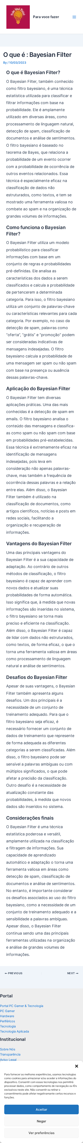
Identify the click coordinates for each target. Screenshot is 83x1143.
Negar (41, 1121)
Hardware (7, 1016)
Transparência (10, 1054)
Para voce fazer (46, 17)
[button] (76, 1066)
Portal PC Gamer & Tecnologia (21, 1006)
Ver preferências (41, 1133)
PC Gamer (7, 1011)
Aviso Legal (8, 1060)
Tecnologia (8, 1026)
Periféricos (7, 1021)
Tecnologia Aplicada (14, 1031)
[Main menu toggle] (74, 17)
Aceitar (41, 1109)
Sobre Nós (7, 1049)
